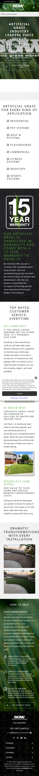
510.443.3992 (19, 722)
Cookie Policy (14, 398)
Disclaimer (17, 766)
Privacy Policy (23, 398)
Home (3, 14)
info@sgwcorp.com (28, 764)
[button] (36, 378)
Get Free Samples (19, 728)
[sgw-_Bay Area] (18, 5)
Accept (19, 393)
